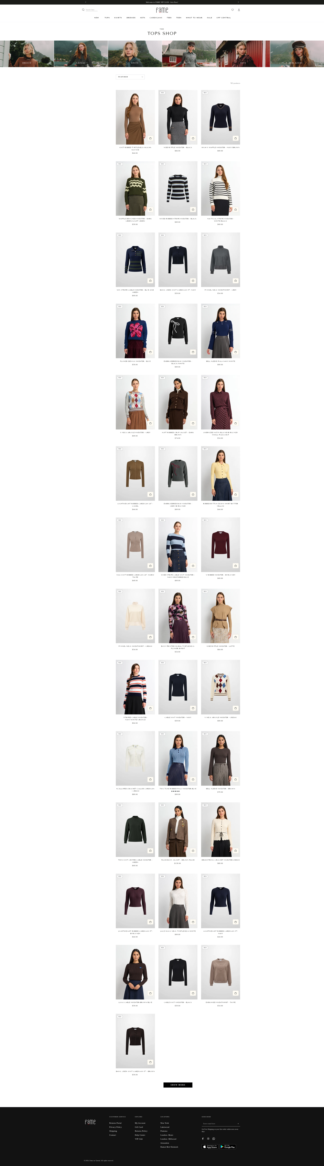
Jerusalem (164, 1143)
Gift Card (139, 1127)
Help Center (140, 1135)
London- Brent (166, 1135)
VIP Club (139, 1139)
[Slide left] (86, 2)
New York (164, 1123)
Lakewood (164, 1127)
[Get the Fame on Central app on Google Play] (227, 1148)
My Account (140, 1123)
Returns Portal (115, 1123)
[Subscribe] (238, 1123)
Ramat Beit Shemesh (169, 1147)
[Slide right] (238, 2)
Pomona (163, 1131)
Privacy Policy (115, 1127)
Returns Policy (141, 1131)
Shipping (113, 1131)
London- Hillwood (168, 1139)
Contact (112, 1135)
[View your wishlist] (232, 10)
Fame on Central (95, 1160)
